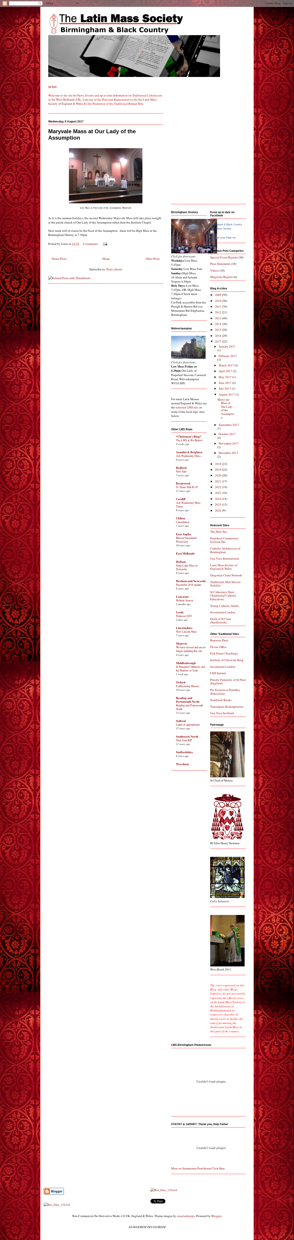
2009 (218, 295)
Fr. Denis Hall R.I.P (187, 487)
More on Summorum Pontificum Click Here (198, 1168)
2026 (218, 510)
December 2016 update (188, 584)
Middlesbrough (186, 663)
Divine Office (218, 647)
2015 (218, 330)
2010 (218, 301)
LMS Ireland (218, 673)
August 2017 (227, 394)
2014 (218, 324)
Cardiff (180, 499)
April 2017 (226, 371)
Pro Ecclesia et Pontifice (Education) (225, 692)
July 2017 (225, 388)
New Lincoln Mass (186, 631)
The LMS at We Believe (189, 440)
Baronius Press (219, 640)
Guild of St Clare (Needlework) (220, 621)
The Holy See (218, 531)
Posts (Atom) (114, 269)
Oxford (180, 682)
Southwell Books (221, 700)
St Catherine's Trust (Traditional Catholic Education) (223, 595)
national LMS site (187, 407)
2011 (218, 306)
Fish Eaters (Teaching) (224, 653)
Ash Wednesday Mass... (189, 456)
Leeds (180, 612)
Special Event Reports (224, 257)
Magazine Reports (221, 277)
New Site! (181, 471)
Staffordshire (184, 752)
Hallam (181, 561)
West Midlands (65, 99)
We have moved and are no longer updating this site (191, 649)
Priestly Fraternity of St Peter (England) (228, 681)
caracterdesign (186, 1216)
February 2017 (228, 356)
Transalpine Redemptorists (226, 707)
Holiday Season (184, 600)
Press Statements (220, 264)
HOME (52, 87)
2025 (218, 504)
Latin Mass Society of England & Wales (223, 567)
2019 (218, 469)
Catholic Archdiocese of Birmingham (225, 550)
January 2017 (227, 346)
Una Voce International (224, 558)
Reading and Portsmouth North (187, 700)
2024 (218, 499)
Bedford (181, 467)
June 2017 (225, 383)
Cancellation (182, 522)
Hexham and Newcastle (191, 581)
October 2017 (227, 434)
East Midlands (185, 553)
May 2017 (225, 377)
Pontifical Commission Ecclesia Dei (224, 540)
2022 (218, 487)
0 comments (90, 244)
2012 (218, 312)
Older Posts (153, 259)
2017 (218, 341)
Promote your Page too (223, 237)
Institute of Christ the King (226, 660)
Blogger (216, 1216)
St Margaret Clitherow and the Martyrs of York (190, 668)
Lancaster (182, 596)
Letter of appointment (188, 724)
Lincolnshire (184, 628)
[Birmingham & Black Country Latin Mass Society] (212, 233)
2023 (218, 493)
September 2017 (229, 425)
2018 (218, 464)
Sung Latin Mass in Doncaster (187, 567)
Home (106, 259)
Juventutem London (222, 612)
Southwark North (187, 736)
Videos (214, 270)
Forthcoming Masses (187, 686)
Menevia (181, 643)
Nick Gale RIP (184, 740)
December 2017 (228, 453)
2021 (218, 481)
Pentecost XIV (184, 616)
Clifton (180, 518)
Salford (181, 721)
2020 (218, 475)
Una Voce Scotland (222, 713)
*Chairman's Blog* (188, 436)
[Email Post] (104, 244)
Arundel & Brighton (189, 452)
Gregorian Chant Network (226, 575)
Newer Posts (59, 259)
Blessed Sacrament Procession (186, 539)
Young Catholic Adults (224, 606)
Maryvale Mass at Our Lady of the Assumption (226, 408)
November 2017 (229, 443)
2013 (218, 318)
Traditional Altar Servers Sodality (225, 584)
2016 (218, 336)
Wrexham (182, 764)
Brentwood (183, 483)
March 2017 (227, 365)
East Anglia (183, 534)
